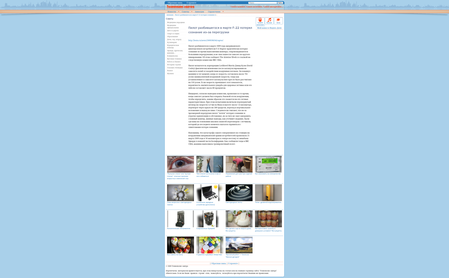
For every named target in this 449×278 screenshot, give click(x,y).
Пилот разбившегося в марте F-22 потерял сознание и (195, 15)
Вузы (278, 23)
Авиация (199, 11)
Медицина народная (176, 22)
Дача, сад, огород (174, 39)
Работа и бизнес (174, 62)
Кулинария (172, 42)
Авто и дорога (173, 30)
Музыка (170, 73)
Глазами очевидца (175, 67)
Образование (172, 36)
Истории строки (174, 64)
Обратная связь (175, 2)
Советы (185, 11)
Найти (280, 3)
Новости (172, 11)
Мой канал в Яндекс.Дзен (269, 28)
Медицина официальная (173, 26)
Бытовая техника (174, 59)
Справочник (214, 11)
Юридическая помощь (173, 46)
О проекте (191, 2)
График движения (260, 24)
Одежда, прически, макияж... (175, 51)
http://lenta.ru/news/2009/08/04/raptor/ (205, 40)
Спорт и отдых (173, 33)
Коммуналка (172, 56)
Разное (170, 70)
